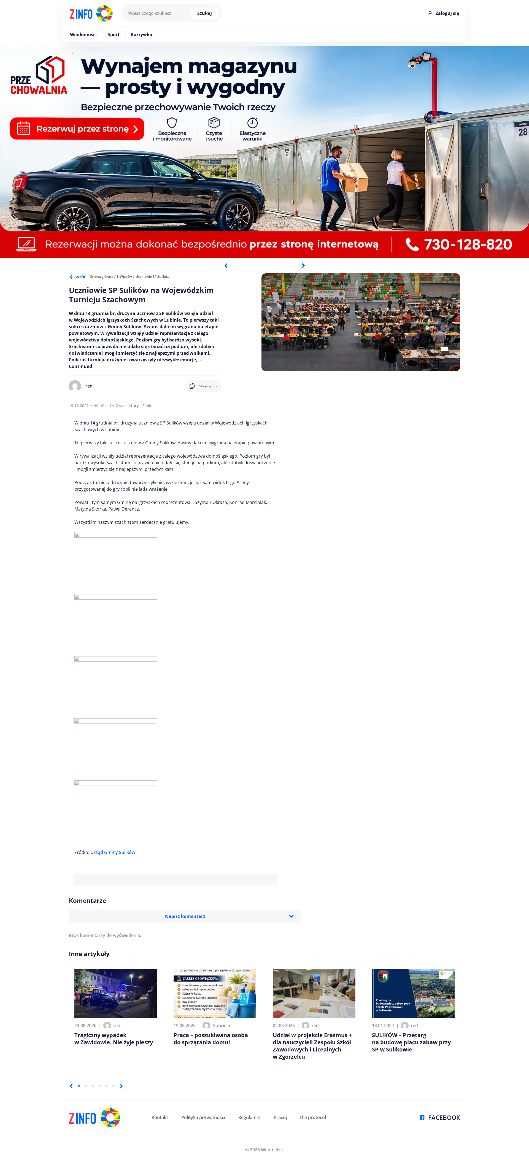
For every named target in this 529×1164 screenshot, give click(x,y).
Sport (114, 34)
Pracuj (280, 1117)
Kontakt (160, 1117)
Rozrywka (141, 34)
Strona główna (101, 276)
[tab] (79, 1086)
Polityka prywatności (203, 1117)
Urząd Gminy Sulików (112, 852)
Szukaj (204, 13)
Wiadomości (83, 34)
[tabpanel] (264, 152)
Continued (80, 366)
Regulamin (249, 1117)
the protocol (313, 1117)
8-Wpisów (124, 276)
